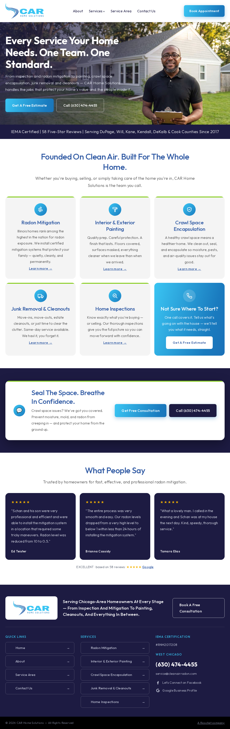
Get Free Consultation (141, 410)
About (78, 11)
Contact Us (146, 11)
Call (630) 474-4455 (80, 105)
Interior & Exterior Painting (114, 661)
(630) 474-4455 (176, 664)
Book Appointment (204, 11)
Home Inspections (114, 702)
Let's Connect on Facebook (181, 683)
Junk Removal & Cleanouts (114, 688)
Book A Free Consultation (190, 608)
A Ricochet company (211, 723)
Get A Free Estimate (29, 105)
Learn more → (40, 268)
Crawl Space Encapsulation (114, 675)
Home (38, 648)
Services (97, 11)
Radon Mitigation (114, 648)
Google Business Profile (179, 690)
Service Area (121, 11)
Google (148, 567)
